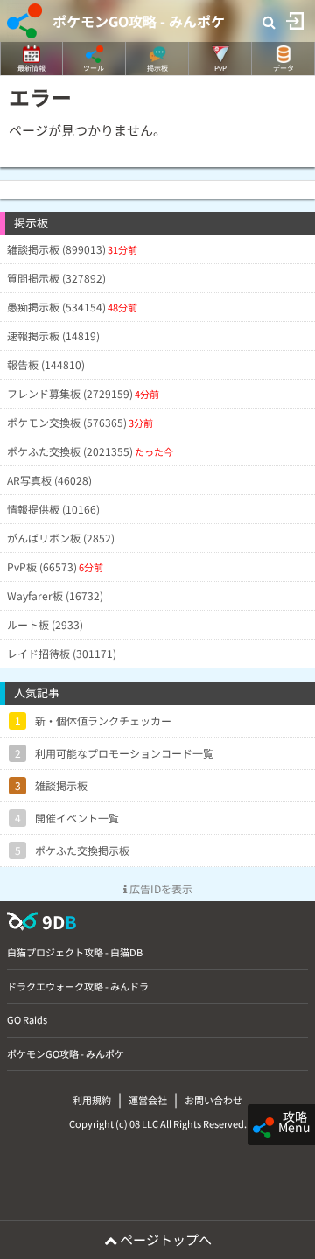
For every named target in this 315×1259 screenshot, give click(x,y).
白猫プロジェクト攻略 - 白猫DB (75, 952)
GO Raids (27, 1019)
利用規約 (92, 1100)
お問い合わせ (213, 1100)
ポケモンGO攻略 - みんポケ (138, 20)
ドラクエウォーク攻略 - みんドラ (78, 986)
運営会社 (148, 1100)
